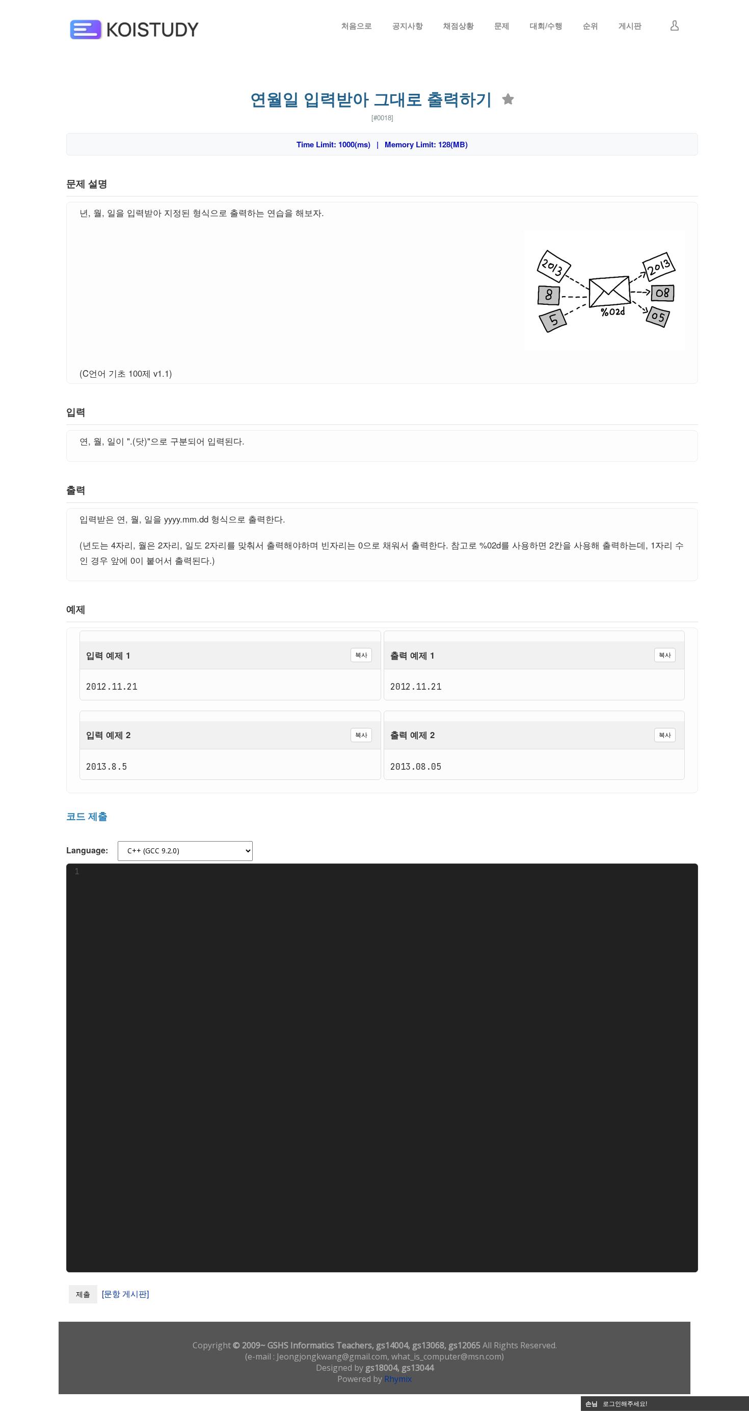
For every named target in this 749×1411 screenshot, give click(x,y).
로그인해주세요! (625, 1403)
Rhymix (398, 1378)
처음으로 (356, 25)
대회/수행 (546, 25)
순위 (590, 25)
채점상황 (458, 25)
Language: (87, 850)
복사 (361, 654)
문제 (502, 25)
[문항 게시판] (125, 1293)
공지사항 (407, 25)
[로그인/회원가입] (674, 25)
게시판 (630, 25)
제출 (83, 1294)
